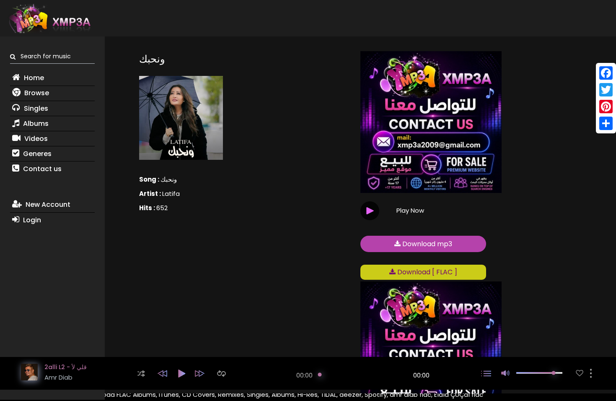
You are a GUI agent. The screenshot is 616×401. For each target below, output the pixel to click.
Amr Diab (58, 377)
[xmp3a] (49, 18)
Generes (36, 154)
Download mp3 (426, 244)
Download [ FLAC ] (426, 272)
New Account (47, 204)
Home (33, 78)
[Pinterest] (606, 106)
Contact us (41, 169)
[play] (579, 373)
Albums (35, 123)
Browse (36, 93)
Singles (35, 108)
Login (31, 220)
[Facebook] (606, 73)
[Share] (606, 123)
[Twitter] (606, 89)
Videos (35, 138)
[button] (141, 373)
